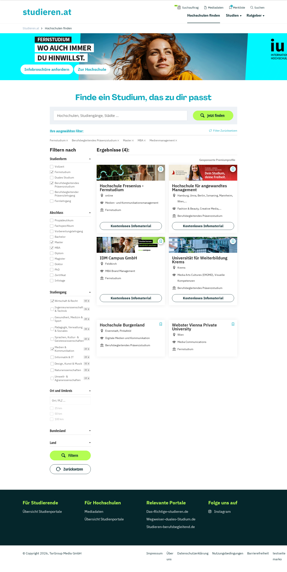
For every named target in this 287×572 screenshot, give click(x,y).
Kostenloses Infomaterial (131, 226)
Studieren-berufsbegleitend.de (170, 526)
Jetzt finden (216, 115)
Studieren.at (31, 28)
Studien (232, 15)
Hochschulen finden (203, 15)
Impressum (154, 553)
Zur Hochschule (92, 69)
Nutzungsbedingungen (227, 553)
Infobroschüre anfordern (46, 69)
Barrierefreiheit (258, 553)
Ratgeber (254, 15)
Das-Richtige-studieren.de (167, 511)
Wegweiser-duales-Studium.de (170, 519)
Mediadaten (94, 511)
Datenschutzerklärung (192, 553)
